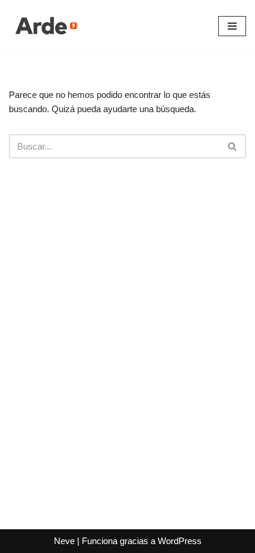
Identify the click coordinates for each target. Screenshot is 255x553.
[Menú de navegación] (232, 26)
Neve (64, 541)
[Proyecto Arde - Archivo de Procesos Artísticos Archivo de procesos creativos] (44, 26)
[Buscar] (232, 146)
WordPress (180, 541)
